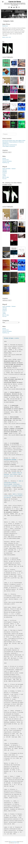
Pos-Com (4, 178)
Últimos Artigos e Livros (11, 338)
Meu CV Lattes (5, 177)
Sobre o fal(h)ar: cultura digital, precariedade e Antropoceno (14, 496)
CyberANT (4, 171)
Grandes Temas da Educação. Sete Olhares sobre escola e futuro (13, 474)
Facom (3, 174)
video (10, 37)
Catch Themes (16, 842)
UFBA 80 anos (5, 143)
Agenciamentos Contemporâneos (9, 144)
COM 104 (4, 170)
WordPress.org (5, 162)
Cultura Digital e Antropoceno (8, 146)
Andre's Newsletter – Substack (9, 168)
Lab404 (4, 175)
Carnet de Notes (14, 2)
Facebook (4, 172)
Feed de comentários (7, 161)
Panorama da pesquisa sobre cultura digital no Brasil (13, 140)
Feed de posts (5, 159)
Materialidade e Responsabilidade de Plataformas (13, 141)
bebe (4, 37)
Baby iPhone (6, 24)
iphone (7, 37)
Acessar (4, 158)
